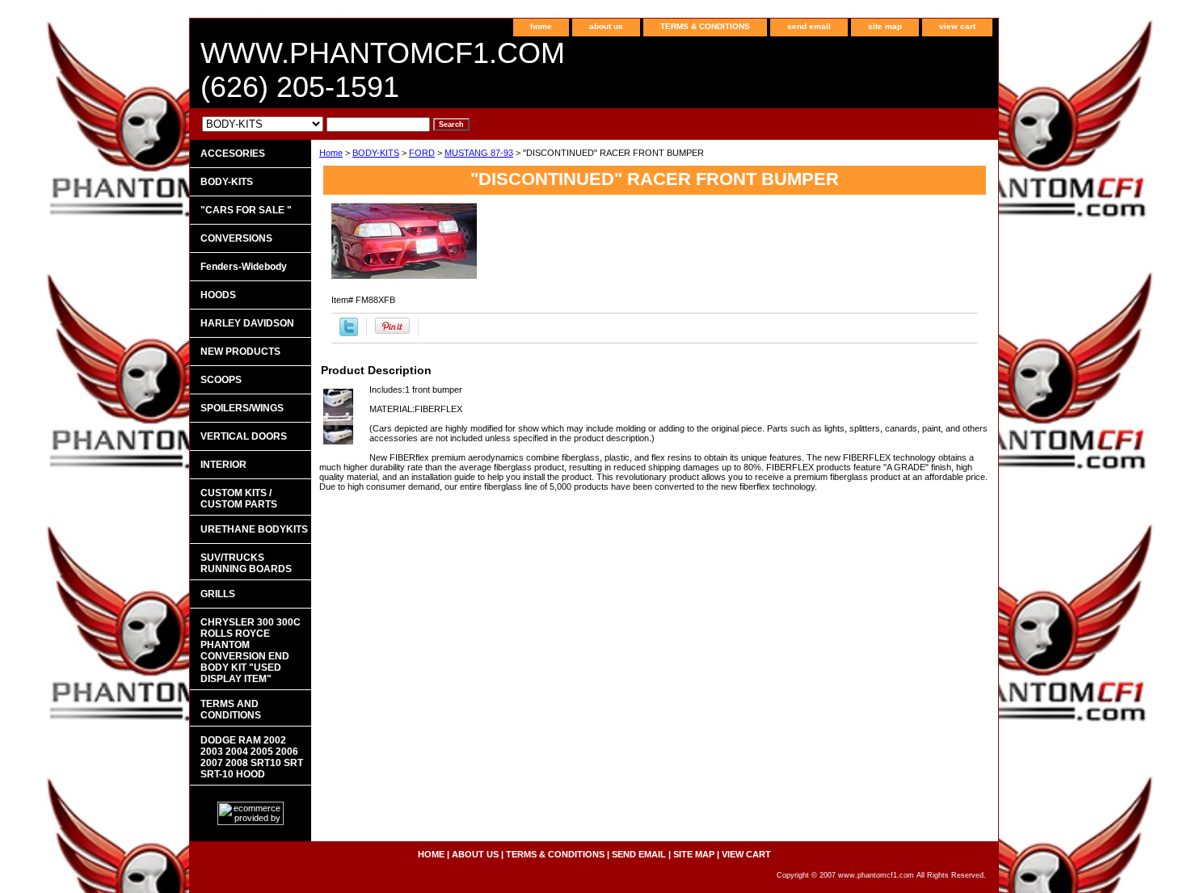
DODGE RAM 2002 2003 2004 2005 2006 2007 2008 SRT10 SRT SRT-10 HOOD (251, 757)
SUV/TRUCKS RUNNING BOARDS (246, 563)
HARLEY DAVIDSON (247, 323)
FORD (422, 153)
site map (885, 26)
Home (331, 153)
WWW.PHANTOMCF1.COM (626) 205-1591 (382, 69)
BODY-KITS (375, 153)
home (541, 26)
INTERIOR (223, 464)
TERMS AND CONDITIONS (230, 709)
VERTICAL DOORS (243, 436)
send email (809, 26)
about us (606, 26)
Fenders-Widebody (243, 266)
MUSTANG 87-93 (478, 153)
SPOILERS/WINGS (242, 408)
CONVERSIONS (236, 238)
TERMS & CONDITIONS (705, 26)
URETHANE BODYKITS (254, 529)
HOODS (218, 295)
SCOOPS (221, 379)
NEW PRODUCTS (240, 351)
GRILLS (217, 594)
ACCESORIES (232, 153)
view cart (957, 26)
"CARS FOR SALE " (246, 210)
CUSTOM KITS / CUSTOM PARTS (238, 498)
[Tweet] (348, 333)
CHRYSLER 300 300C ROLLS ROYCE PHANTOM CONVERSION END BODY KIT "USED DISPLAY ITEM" (250, 650)
